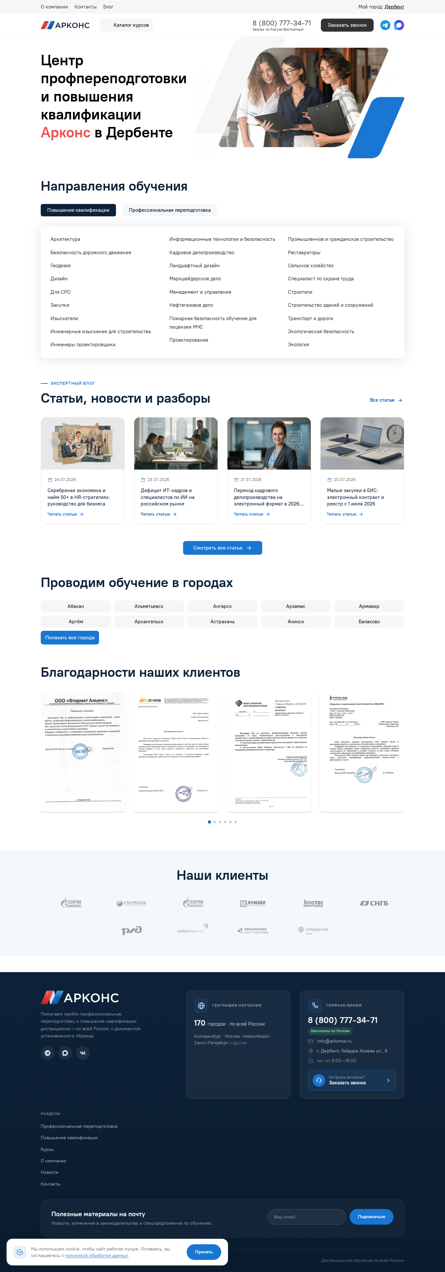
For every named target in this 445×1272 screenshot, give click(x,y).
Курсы (47, 1149)
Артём (76, 622)
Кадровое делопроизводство (201, 253)
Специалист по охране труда (321, 279)
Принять (204, 1252)
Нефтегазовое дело (191, 305)
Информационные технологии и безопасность (222, 239)
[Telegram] (47, 1053)
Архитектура (65, 239)
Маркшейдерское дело (195, 279)
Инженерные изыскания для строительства (100, 331)
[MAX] (65, 1053)
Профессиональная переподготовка (79, 1126)
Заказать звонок (347, 25)
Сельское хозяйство (311, 266)
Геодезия (60, 266)
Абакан (75, 606)
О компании (54, 7)
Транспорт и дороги (310, 318)
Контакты (86, 7)
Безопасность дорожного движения (90, 253)
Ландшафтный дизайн (194, 266)
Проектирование (188, 340)
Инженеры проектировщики (83, 345)
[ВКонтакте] (83, 1053)
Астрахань (222, 622)
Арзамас (296, 606)
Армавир (369, 606)
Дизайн (59, 279)
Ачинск (296, 622)
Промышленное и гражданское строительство (341, 239)
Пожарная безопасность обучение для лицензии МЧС (213, 323)
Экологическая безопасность (321, 331)
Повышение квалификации (69, 1137)
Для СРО (60, 292)
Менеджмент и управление (200, 292)
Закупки (59, 305)
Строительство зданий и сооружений (330, 305)
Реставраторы (304, 253)
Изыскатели (64, 318)
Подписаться (371, 1216)
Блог (108, 7)
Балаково (369, 622)
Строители (300, 292)
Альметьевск (149, 606)
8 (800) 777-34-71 (281, 23)
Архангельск (149, 622)
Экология (298, 345)
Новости (49, 1172)
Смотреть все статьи (217, 548)
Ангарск (222, 606)
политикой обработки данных (96, 1255)
